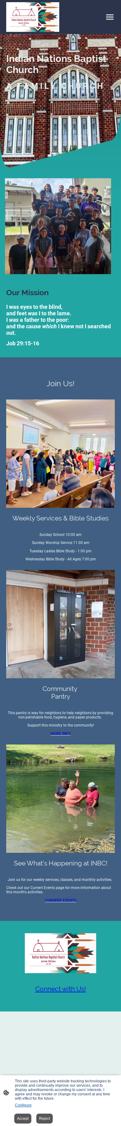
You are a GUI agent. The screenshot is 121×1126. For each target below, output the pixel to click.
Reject (44, 1118)
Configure (23, 1105)
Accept (23, 1118)
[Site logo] (32, 17)
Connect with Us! (60, 989)
